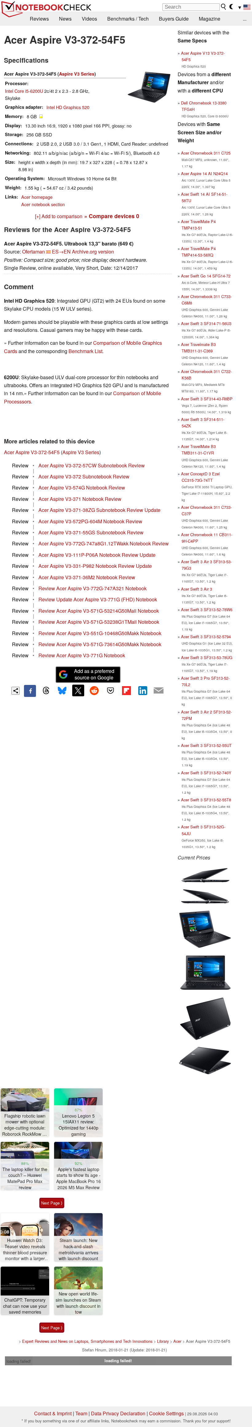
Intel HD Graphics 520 (67, 107)
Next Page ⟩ (51, 1203)
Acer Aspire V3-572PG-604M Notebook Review (90, 521)
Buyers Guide (174, 18)
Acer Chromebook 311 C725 (205, 153)
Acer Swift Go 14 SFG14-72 (205, 276)
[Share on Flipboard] (126, 690)
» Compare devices (111, 216)
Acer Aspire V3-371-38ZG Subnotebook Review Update (99, 509)
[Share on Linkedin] (142, 690)
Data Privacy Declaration (118, 1413)
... (244, 18)
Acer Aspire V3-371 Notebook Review (79, 498)
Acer (177, 1341)
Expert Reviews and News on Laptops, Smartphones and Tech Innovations (87, 1341)
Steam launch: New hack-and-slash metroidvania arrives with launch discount (78, 1249)
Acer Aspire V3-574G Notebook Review (81, 487)
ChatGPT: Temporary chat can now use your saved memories (25, 1306)
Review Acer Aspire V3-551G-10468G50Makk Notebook (99, 633)
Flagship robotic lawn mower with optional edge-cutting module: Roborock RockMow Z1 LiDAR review (25, 1125)
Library (163, 1341)
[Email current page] (158, 691)
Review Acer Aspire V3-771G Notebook (81, 655)
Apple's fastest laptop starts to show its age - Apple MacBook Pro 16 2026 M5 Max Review (78, 1178)
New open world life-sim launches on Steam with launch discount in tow (78, 1303)
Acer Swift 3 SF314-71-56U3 (206, 323)
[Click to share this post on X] (78, 690)
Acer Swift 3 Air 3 (196, 589)
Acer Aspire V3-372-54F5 (32, 452)
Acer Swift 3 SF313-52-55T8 (206, 800)
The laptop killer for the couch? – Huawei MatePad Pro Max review (24, 1178)
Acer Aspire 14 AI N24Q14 (204, 173)
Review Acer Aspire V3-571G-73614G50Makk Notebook (99, 644)
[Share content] (15, 691)
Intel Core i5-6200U (24, 91)
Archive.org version (93, 251)
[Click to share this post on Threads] (46, 691)
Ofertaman (33, 251)
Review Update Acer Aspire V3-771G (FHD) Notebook (97, 599)
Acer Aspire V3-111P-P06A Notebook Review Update (97, 554)
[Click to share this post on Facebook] (30, 691)
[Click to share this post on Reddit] (94, 690)
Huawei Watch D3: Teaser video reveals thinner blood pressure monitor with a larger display (25, 1249)
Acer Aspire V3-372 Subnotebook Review (83, 476)
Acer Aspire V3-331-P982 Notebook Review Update (95, 565)
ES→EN (61, 251)
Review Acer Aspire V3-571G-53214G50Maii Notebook (98, 610)
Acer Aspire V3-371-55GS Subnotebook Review (91, 532)
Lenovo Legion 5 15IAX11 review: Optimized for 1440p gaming (78, 1125)
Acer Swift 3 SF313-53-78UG (206, 657)
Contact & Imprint (53, 1413)
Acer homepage (37, 197)
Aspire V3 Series (76, 74)
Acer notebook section (43, 204)
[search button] (223, 7)
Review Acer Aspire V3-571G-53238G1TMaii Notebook (98, 621)
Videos (89, 18)
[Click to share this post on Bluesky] (62, 691)
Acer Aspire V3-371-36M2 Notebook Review (86, 577)
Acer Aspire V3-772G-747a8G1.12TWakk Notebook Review (103, 543)
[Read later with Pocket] (110, 690)
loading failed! (18, 1361)
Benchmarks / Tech (128, 18)
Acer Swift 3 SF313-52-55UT (206, 745)
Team (81, 1413)
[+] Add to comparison (58, 216)
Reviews (39, 18)
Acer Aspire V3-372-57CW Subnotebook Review (91, 465)
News (65, 18)
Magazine (209, 18)
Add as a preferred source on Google (94, 674)
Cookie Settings (166, 1413)
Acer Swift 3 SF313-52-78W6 (206, 609)
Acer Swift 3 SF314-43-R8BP (207, 399)
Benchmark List (85, 351)
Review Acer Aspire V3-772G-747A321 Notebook (92, 588)
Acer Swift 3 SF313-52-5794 (206, 636)
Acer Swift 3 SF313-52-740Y (206, 773)
